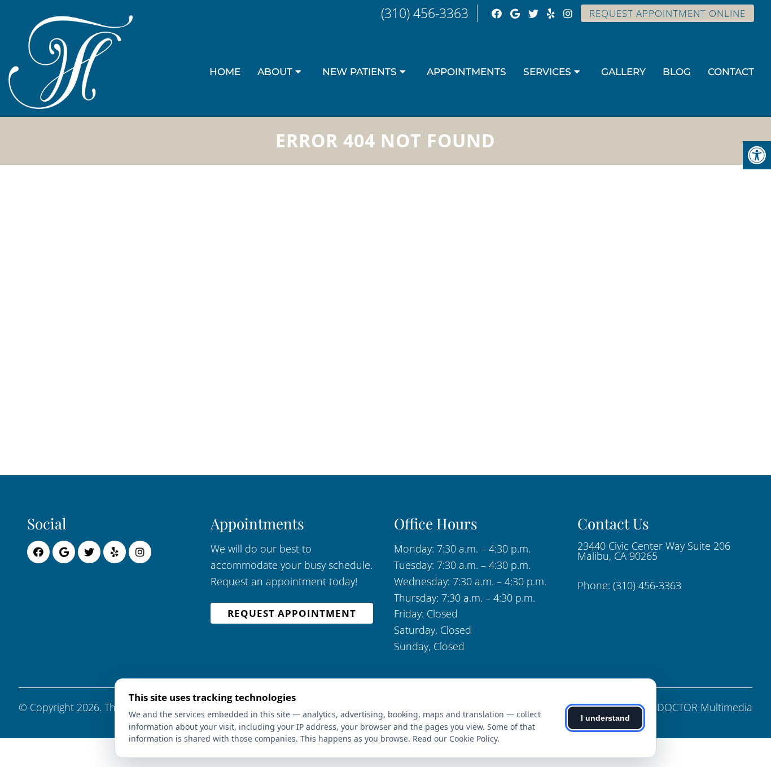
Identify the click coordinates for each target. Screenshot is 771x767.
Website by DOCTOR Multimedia (678, 707)
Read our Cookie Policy (455, 738)
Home (224, 71)
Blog (677, 71)
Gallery (623, 71)
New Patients (359, 71)
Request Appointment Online (667, 13)
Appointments (466, 71)
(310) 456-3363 (424, 13)
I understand (605, 717)
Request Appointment (291, 613)
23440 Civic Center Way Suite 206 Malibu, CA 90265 (653, 551)
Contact (731, 71)
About (274, 71)
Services (547, 71)
